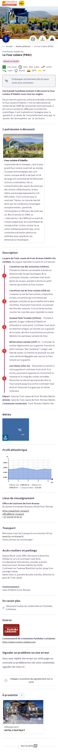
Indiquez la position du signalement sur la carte (31, 612)
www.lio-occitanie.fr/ (13, 468)
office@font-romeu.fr (13, 446)
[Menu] (55, 3)
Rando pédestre (23, 46)
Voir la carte (27, 745)
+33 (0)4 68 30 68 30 (12, 449)
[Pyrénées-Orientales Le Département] (29, 3)
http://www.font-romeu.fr (15, 442)
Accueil (9, 46)
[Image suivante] (39, 146)
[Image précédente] (6, 146)
